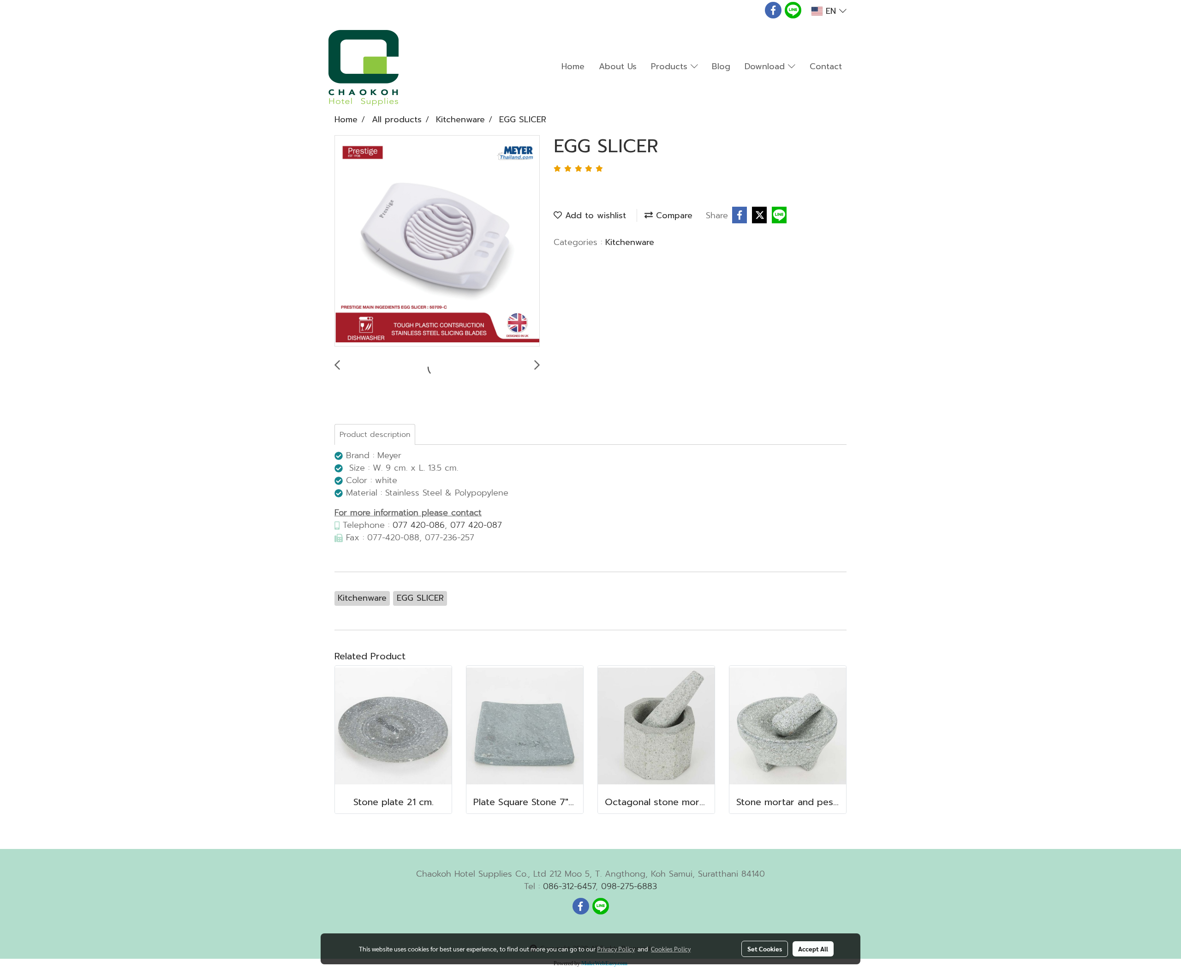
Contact (826, 66)
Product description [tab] (375, 434)
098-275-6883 (629, 886)
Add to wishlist (594, 215)
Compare (672, 215)
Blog (721, 66)
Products (671, 66)
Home (573, 66)
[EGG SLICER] (437, 241)
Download (766, 66)
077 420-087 (476, 525)
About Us (618, 66)
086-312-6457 (569, 886)
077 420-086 (419, 525)
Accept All (813, 948)
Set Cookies (764, 948)
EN (831, 11)
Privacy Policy (616, 948)
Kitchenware (629, 242)
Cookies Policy (671, 948)
